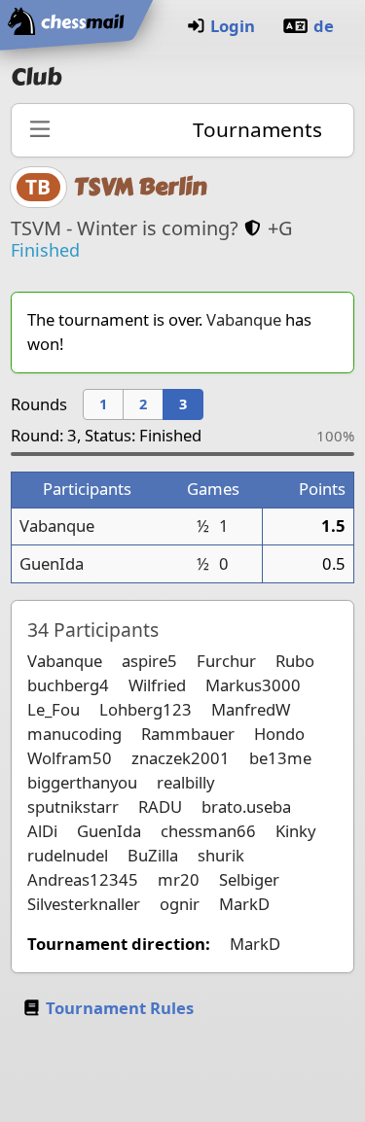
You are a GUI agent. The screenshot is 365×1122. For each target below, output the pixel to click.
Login (232, 26)
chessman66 (208, 831)
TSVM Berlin (140, 186)
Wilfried (157, 685)
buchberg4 (68, 685)
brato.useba (246, 806)
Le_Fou (53, 709)
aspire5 (149, 660)
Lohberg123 (145, 709)
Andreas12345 (82, 879)
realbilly (185, 782)
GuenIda (51, 563)
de (323, 26)
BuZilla (153, 855)
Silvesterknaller (83, 904)
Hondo (279, 733)
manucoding (74, 733)
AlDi (42, 831)
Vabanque (243, 319)
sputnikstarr (73, 806)
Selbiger (249, 879)
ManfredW (250, 709)
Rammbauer (188, 733)
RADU (160, 806)
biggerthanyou (82, 782)
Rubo (294, 660)
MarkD (244, 904)
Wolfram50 (69, 758)
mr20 (179, 879)
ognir (180, 904)
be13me (280, 758)
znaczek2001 (180, 758)
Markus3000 (253, 685)
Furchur (226, 660)
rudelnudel (67, 855)
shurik (221, 855)
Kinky (295, 831)
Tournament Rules (120, 1008)
